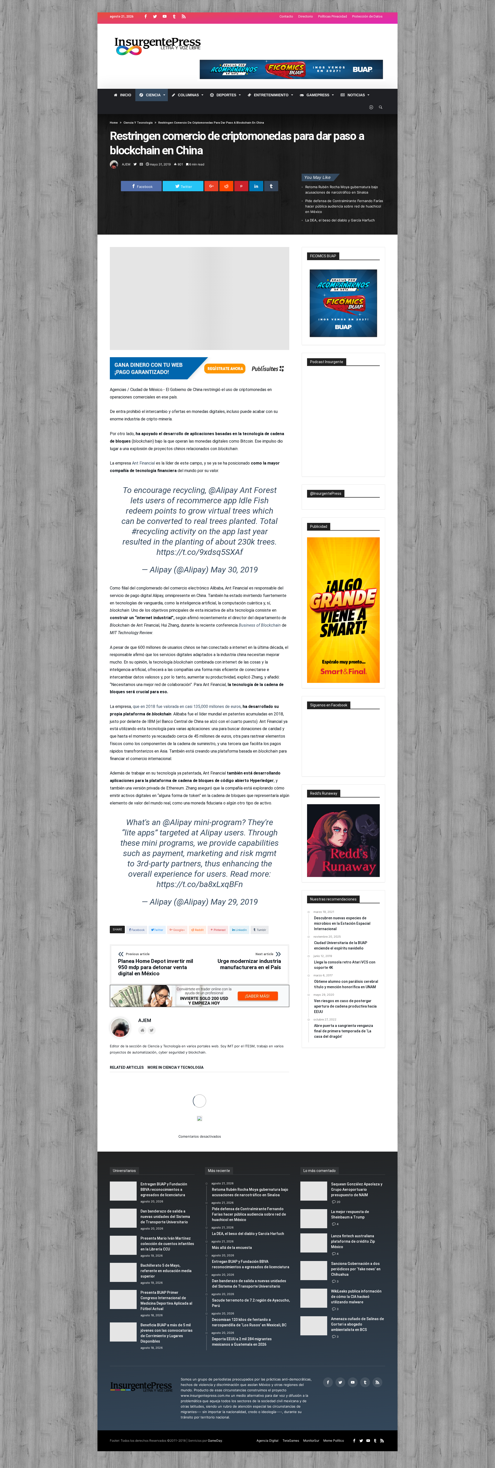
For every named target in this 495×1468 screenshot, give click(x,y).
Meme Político (333, 1440)
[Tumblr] (174, 16)
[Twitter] (155, 16)
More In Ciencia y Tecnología (175, 1068)
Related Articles (127, 1068)
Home (114, 122)
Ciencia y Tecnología (138, 122)
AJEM (126, 164)
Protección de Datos (367, 16)
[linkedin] (256, 186)
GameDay (215, 1440)
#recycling (149, 531)
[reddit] (226, 186)
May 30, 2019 (234, 570)
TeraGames (291, 1440)
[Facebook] (145, 16)
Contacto (286, 16)
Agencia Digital (267, 1440)
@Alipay (223, 490)
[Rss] (183, 16)
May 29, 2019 (234, 902)
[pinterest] (241, 186)
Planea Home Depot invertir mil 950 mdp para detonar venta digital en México (155, 964)
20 (338, 1202)
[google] (211, 186)
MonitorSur (311, 1440)
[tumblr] (271, 186)
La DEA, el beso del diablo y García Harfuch (340, 220)
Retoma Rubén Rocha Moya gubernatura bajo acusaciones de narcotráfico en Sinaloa (341, 189)
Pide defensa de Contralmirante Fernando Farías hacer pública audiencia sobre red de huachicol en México (344, 206)
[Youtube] (164, 16)
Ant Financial (143, 463)
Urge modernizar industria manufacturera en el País (249, 961)
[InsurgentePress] (164, 31)
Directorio (305, 16)
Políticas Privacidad (332, 16)
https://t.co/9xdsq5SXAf (199, 552)
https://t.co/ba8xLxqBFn (199, 884)
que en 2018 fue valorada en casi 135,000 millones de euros (187, 706)
